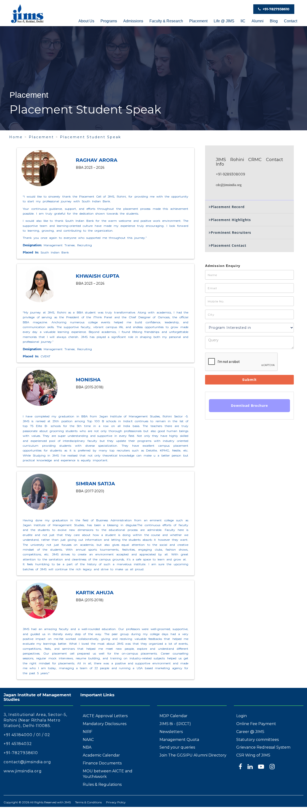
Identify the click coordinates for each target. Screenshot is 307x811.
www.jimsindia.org (23, 771)
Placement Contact (228, 245)
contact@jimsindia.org (27, 762)
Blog (274, 21)
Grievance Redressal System (263, 747)
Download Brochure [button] (249, 405)
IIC (243, 21)
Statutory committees (257, 739)
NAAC (88, 739)
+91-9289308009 (230, 174)
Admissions (133, 21)
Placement (198, 21)
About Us (86, 21)
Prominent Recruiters (231, 232)
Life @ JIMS (224, 21)
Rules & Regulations (102, 784)
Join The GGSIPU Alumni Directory (192, 755)
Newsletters (171, 731)
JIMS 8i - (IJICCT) (175, 723)
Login (241, 716)
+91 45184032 (18, 743)
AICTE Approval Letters (105, 716)
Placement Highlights (231, 219)
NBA (87, 747)
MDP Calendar (173, 716)
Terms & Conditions (88, 802)
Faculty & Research (166, 21)
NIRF (87, 731)
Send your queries (177, 747)
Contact (290, 21)
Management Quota (179, 739)
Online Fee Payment (256, 723)
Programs (108, 21)
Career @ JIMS (250, 731)
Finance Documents (102, 763)
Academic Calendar (101, 755)
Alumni (258, 21)
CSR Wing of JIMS (253, 755)
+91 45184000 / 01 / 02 (27, 735)
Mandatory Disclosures (104, 723)
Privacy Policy (116, 802)
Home (16, 137)
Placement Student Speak (90, 137)
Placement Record (228, 206)
